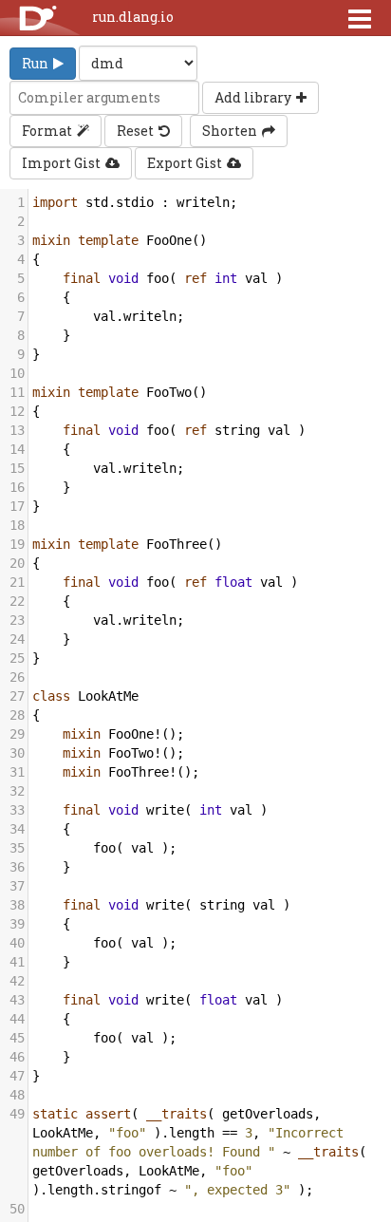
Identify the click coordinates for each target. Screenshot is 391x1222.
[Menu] (359, 19)
